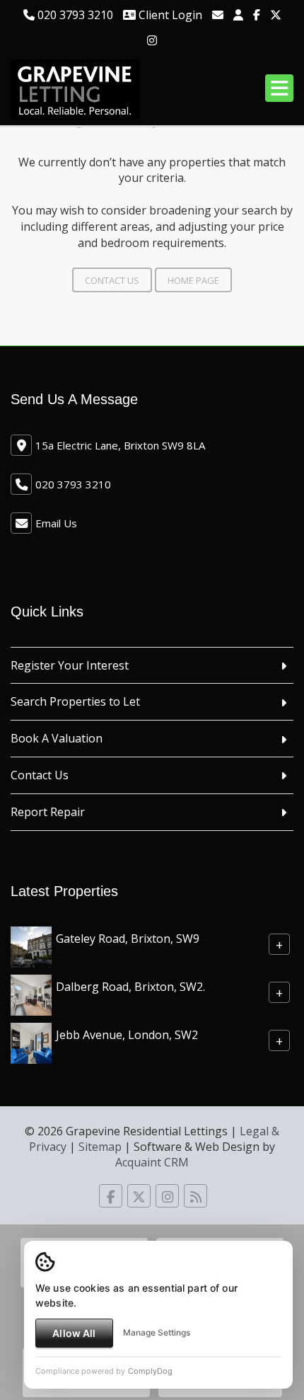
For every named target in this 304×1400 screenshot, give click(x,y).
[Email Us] (217, 15)
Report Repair (48, 812)
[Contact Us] (238, 15)
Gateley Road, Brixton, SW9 (127, 938)
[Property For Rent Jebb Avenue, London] (31, 1042)
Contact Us (112, 280)
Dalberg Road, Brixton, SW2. (130, 986)
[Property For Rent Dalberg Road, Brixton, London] (31, 994)
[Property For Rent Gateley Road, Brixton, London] (31, 945)
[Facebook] (256, 15)
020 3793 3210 (74, 15)
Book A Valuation (57, 738)
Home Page (193, 280)
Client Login (169, 15)
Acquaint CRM (152, 1162)
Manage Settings (156, 1332)
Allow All (73, 1333)
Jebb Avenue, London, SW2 (127, 1034)
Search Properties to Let (75, 701)
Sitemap (100, 1146)
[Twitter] (275, 15)
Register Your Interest (70, 665)
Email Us (56, 523)
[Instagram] (152, 40)
